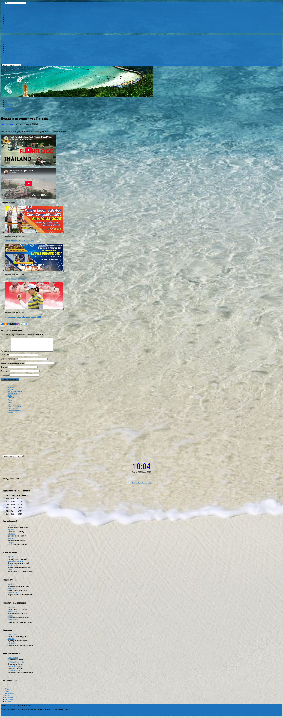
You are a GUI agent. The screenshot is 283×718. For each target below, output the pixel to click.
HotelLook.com (13, 565)
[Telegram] (27, 324)
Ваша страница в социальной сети (13, 363)
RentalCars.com (13, 658)
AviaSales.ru (12, 525)
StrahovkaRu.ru (13, 620)
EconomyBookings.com (16, 662)
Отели (7, 107)
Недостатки (5, 375)
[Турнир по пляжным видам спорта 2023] (34, 271)
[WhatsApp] (20, 324)
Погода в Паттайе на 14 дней (141, 483)
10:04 (141, 466)
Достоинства (5, 371)
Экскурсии (9, 111)
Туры (7, 102)
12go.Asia (11, 542)
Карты (7, 22)
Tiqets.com (11, 643)
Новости (8, 7)
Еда (6, 24)
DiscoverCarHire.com (15, 666)
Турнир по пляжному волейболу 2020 (19, 241)
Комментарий (6, 351)
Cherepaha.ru (12, 607)
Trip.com (11, 530)
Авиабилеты (9, 105)
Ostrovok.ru (11, 569)
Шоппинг (8, 17)
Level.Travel (12, 588)
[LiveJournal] (14, 324)
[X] (11, 324)
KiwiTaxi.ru (11, 534)
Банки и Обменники (12, 30)
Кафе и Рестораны (12, 26)
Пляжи (7, 15)
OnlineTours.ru (12, 593)
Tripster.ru (11, 639)
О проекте (8, 113)
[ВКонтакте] (2, 324)
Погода (8, 9)
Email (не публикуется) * (9, 359)
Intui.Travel (11, 538)
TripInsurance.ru (13, 611)
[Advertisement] (141, 433)
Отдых (7, 100)
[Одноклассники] (5, 324)
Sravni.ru (10, 616)
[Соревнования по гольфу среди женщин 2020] (34, 309)
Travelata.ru (11, 584)
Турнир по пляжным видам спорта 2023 (20, 279)
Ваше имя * (5, 355)
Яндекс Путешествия (15, 561)
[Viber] (17, 324)
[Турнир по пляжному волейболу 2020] (34, 232)
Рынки (7, 19)
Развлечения (9, 13)
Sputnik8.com (12, 634)
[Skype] (24, 324)
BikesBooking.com (14, 670)
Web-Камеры (10, 32)
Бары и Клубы (10, 28)
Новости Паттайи (7, 124)
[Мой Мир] (8, 324)
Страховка (9, 109)
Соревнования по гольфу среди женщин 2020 (23, 317)
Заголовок (4, 367)
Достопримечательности (14, 11)
